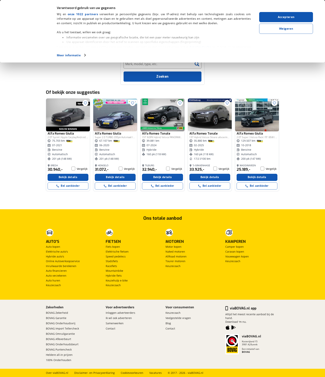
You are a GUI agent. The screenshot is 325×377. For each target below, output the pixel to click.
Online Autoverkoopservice (63, 261)
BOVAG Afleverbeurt (58, 339)
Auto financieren (56, 270)
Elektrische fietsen (117, 251)
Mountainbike (114, 270)
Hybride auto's (55, 256)
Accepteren (286, 17)
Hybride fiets (114, 275)
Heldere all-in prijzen (59, 355)
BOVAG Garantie (56, 318)
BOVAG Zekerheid (57, 313)
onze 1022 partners (83, 14)
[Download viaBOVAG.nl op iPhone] (227, 328)
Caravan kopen (234, 251)
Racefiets (111, 266)
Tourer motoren (175, 261)
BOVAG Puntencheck (59, 349)
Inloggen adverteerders (120, 313)
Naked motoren (175, 251)
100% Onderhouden (58, 360)
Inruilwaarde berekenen (61, 266)
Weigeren (286, 29)
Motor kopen (173, 246)
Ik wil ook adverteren (119, 318)
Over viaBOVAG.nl (57, 373)
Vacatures (155, 373)
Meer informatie (69, 55)
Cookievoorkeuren (132, 373)
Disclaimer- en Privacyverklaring (94, 373)
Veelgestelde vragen (178, 318)
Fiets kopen (113, 246)
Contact (110, 328)
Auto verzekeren (56, 275)
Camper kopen (234, 246)
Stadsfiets (112, 261)
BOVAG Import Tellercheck (62, 328)
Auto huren (53, 280)
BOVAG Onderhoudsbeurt (62, 344)
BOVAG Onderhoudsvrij (60, 323)
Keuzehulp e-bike (117, 280)
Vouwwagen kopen (237, 256)
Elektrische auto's (57, 251)
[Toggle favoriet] (85, 103)
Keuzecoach (53, 285)
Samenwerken (115, 323)
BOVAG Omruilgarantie (60, 334)
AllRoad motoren (176, 256)
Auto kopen (53, 246)
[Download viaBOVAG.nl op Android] (233, 328)
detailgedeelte (200, 47)
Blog (168, 323)
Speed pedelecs (116, 256)
